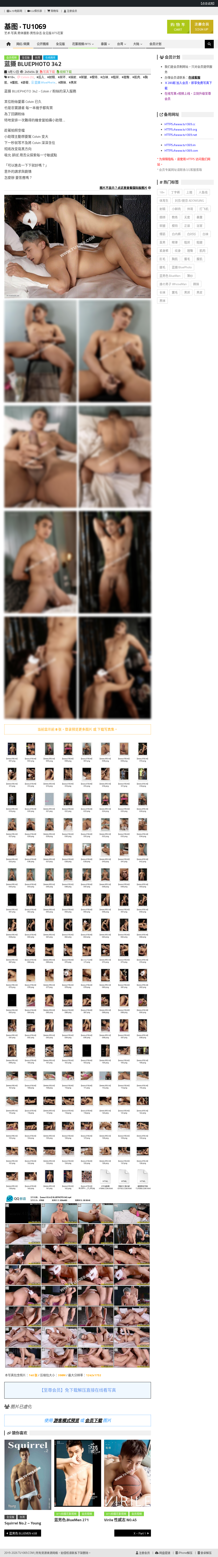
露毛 (175, 292)
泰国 (104, 44)
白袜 (205, 234)
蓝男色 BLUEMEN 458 (23, 1533)
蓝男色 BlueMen (170, 275)
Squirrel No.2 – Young (22, 1523)
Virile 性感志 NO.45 (120, 1520)
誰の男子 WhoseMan (173, 284)
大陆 (136, 44)
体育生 (163, 200)
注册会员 (71, 11)
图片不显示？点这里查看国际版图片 (123, 187)
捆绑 (162, 217)
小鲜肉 (176, 209)
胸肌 (175, 259)
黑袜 (162, 300)
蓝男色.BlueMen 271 (71, 1520)
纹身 (178, 250)
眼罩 (175, 242)
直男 (162, 242)
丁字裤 (175, 192)
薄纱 (190, 275)
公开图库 (43, 44)
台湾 (120, 44)
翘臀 (190, 250)
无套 (187, 217)
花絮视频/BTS (81, 44)
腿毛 (162, 267)
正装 (187, 225)
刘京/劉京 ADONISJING (189, 200)
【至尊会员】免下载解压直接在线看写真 (77, 1390)
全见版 (60, 44)
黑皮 (199, 292)
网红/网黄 (23, 44)
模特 (175, 225)
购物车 (54, 11)
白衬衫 (191, 234)
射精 (162, 209)
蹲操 (196, 284)
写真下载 (48, 71)
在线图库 (50, 58)
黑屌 (187, 292)
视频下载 (65, 71)
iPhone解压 (185, 1553)
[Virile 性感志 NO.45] (127, 1474)
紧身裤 (163, 250)
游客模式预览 (66, 1420)
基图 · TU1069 (25, 26)
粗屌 (187, 242)
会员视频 (11, 58)
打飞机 (203, 209)
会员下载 (93, 1420)
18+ (162, 192)
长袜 (162, 292)
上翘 (189, 192)
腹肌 (199, 259)
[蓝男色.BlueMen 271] (77, 1474)
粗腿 (199, 242)
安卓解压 (206, 1553)
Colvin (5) (27, 77)
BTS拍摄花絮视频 (66, 1514)
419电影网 (15, 11)
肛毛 (162, 259)
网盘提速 (164, 1553)
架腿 (162, 225)
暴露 (199, 217)
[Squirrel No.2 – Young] (27, 1475)
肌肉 (202, 250)
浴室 (199, 225)
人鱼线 (203, 192)
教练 (175, 217)
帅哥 (190, 209)
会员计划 (155, 44)
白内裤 (176, 234)
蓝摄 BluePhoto (44, 82)
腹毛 (187, 259)
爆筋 (162, 234)
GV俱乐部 (36, 11)
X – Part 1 (140, 1533)
